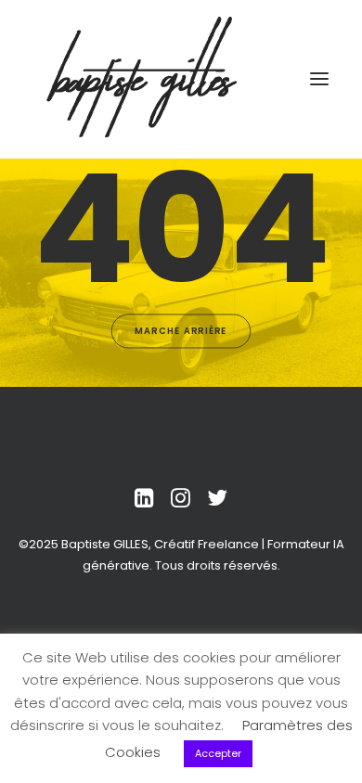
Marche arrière (180, 331)
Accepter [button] (218, 753)
